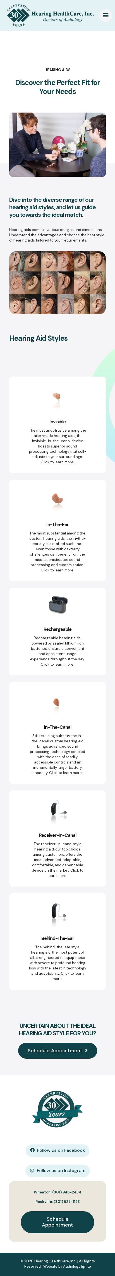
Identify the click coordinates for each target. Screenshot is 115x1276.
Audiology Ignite (77, 1266)
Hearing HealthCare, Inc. (55, 1261)
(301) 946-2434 (66, 1192)
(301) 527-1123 (67, 1201)
